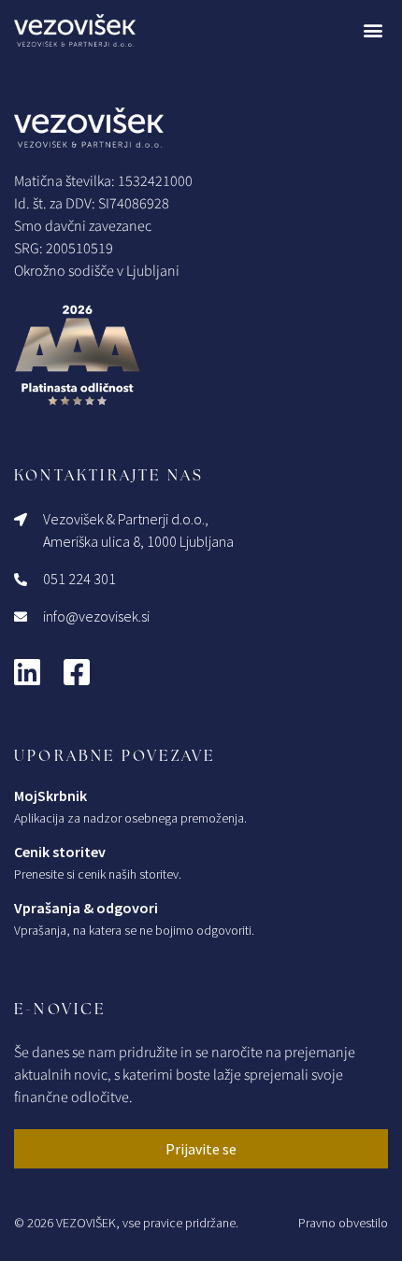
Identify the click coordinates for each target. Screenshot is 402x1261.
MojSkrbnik (50, 795)
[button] (372, 30)
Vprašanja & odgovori (86, 907)
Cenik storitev (60, 851)
